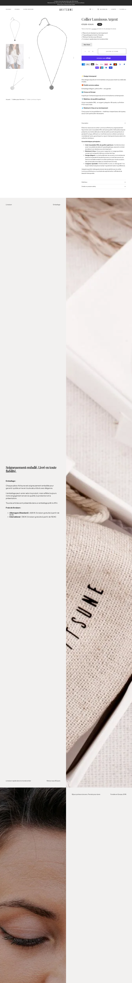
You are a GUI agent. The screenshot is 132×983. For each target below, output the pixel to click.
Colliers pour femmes (18, 99)
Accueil (8, 99)
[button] (102, 9)
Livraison (94, 28)
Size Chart (87, 44)
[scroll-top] (128, 979)
